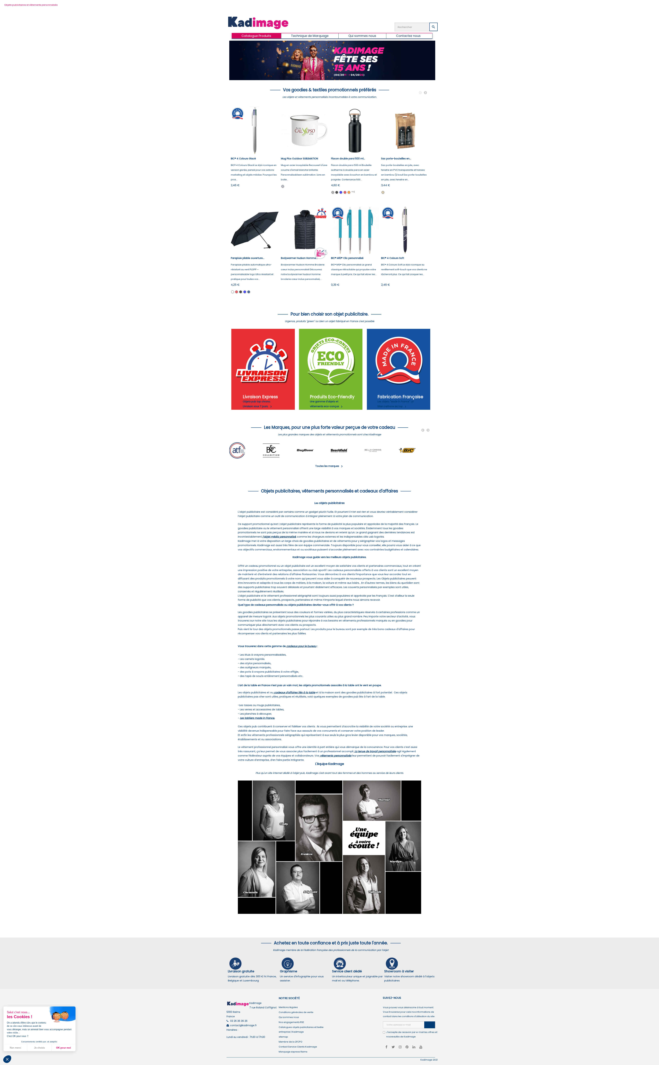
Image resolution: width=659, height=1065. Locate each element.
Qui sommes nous (289, 1017)
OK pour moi (63, 1047)
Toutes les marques (329, 466)
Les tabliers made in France (257, 718)
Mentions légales (288, 1007)
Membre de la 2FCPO (290, 1041)
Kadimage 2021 (429, 1059)
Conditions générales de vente (296, 1012)
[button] (7, 1059)
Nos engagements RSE (291, 1022)
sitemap (283, 1036)
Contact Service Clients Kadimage (298, 1046)
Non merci (15, 1047)
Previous (420, 93)
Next (425, 93)
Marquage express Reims (293, 1051)
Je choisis (39, 1047)
